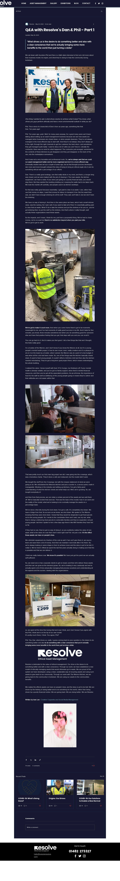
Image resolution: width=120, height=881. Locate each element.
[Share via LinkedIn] (35, 760)
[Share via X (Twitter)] (31, 760)
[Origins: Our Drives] (60, 787)
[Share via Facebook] (26, 760)
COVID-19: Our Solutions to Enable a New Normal (89, 799)
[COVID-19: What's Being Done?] (29, 787)
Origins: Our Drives (57, 798)
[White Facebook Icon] (95, 3)
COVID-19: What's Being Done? (28, 799)
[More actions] (93, 24)
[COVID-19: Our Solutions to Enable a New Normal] (90, 787)
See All (102, 776)
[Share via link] (40, 760)
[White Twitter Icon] (99, 3)
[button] (102, 11)
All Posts (18, 11)
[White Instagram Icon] (102, 3)
